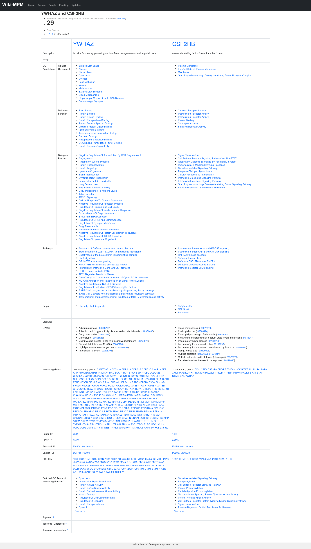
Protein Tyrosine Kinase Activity (194, 497)
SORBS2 (144, 418)
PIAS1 (126, 408)
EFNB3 (77, 382)
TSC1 (134, 424)
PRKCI (116, 411)
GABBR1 (136, 385)
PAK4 (161, 405)
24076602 (203, 353)
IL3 (251, 369)
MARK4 (116, 401)
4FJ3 (147, 459)
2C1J (94, 459)
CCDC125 (155, 372)
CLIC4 (91, 379)
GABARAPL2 (123, 385)
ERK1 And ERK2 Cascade (93, 216)
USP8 (90, 427)
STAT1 (260, 372)
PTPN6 (237, 372)
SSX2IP (164, 418)
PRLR (132, 411)
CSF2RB (183, 43)
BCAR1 (119, 372)
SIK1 (95, 418)
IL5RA (263, 369)
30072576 (206, 328)
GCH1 (144, 385)
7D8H (123, 468)
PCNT (104, 408)
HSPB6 (157, 388)
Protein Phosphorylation (91, 164)
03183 (76, 440)
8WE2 (102, 472)
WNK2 (122, 427)
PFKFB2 (118, 408)
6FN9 (128, 465)
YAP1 (147, 427)
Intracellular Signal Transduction (95, 481)
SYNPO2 (109, 421)
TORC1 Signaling (88, 197)
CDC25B (87, 375)
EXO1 (152, 382)
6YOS (103, 468)
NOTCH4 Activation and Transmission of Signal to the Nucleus (111, 280)
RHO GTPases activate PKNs (94, 271)
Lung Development (88, 184)
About (31, 5)
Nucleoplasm (85, 72)
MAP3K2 (102, 398)
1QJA (82, 459)
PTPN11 (228, 372)
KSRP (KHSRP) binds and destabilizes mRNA (103, 264)
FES (227, 369)
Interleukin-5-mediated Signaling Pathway (199, 177)
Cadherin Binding (87, 136)
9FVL (122, 472)
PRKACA (78, 411)
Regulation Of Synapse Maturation (97, 223)
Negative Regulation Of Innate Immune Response (104, 210)
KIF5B (95, 395)
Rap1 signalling (87, 258)
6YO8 (97, 468)
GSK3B (82, 388)
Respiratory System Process (94, 161)
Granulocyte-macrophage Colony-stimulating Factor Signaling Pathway (214, 184)
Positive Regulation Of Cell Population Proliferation (204, 507)
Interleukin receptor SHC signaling (195, 267)
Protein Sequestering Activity (94, 146)
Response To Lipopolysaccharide (195, 171)
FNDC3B (86, 385)
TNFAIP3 (78, 424)
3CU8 (121, 459)
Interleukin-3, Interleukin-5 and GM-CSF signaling (104, 267)
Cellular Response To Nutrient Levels (98, 190)
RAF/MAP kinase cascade (192, 254)
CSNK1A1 (139, 379)
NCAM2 (110, 405)
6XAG (83, 468)
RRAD (156, 414)
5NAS (161, 462)
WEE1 (107, 427)
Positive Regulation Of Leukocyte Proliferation (202, 187)
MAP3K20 (112, 398)
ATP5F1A (95, 372)
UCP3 (83, 427)
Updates (75, 5)
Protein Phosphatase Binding (94, 120)
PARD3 (77, 408)
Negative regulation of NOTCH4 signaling (100, 284)
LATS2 (145, 395)
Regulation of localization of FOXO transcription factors (107, 287)
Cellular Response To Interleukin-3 (196, 174)
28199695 (219, 344)
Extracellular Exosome (90, 91)
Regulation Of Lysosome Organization (98, 239)
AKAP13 (156, 369)
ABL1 (108, 369)
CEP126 (150, 375)
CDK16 (123, 375)
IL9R (75, 392)
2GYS (195, 459)
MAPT (90, 401)
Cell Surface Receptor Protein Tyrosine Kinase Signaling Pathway (212, 500)
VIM (101, 427)
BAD (111, 372)
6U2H (76, 468)
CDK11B (114, 375)
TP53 (93, 424)
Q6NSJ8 (185, 452)
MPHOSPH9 (157, 401)
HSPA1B (139, 388)
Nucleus (83, 69)
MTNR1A (93, 405)
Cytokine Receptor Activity (192, 110)
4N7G (166, 459)
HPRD (50, 33)
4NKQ (215, 459)
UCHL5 (160, 424)
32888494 (123, 347)
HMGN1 (108, 388)
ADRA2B (136, 369)
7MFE (150, 468)
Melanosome (85, 88)
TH (148, 421)
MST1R (84, 405)
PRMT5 (139, 411)
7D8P (130, 468)
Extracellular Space (89, 65)
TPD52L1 (101, 424)
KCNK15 (126, 392)
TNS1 (86, 424)
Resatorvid (183, 312)
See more (80, 511)
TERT (143, 421)
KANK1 (117, 392)
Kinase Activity (87, 494)
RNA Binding (85, 110)
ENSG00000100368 (182, 446)
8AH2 (88, 472)
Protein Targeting (87, 168)
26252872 (143, 340)
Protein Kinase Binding (91, 117)
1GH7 (188, 459)
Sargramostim (185, 306)
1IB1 (75, 459)
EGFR (84, 382)
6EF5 (96, 465)
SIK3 (101, 418)
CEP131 (160, 375)
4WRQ (89, 462)
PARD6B (95, 408)
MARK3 (107, 401)
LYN (202, 372)
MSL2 (76, 405)
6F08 (116, 465)
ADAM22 (116, 369)
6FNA (135, 465)
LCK (197, 372)
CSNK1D (150, 379)
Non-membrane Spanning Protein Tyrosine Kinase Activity (208, 494)
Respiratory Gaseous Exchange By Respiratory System (207, 161)
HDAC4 (91, 388)
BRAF (132, 372)
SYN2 (92, 421)
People (52, 5)
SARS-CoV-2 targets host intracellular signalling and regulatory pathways (117, 293)
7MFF (157, 468)
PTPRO (77, 414)
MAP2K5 (91, 398)
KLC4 (108, 395)
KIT (193, 372)
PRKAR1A (89, 411)
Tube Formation (87, 194)
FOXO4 (112, 385)
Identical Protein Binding (91, 129)
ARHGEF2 (84, 372)
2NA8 (201, 459)
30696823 (98, 337)
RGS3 (133, 414)
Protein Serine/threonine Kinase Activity (99, 491)
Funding (64, 5)
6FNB (142, 465)
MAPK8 (153, 398)
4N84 (82, 462)
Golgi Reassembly (88, 226)
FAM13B (160, 382)
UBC (153, 424)
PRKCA (99, 411)
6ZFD (110, 468)
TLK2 (160, 421)
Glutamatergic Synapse (91, 101)
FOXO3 (103, 385)
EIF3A (92, 382)
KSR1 (130, 395)
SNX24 (135, 418)
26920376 (232, 357)
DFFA (158, 379)
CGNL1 (83, 379)
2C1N (101, 459)
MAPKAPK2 (79, 401)
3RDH (134, 459)
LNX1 (76, 398)
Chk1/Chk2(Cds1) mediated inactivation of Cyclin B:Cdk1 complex (113, 277)
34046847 (248, 337)
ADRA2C (146, 369)
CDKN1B (141, 375)
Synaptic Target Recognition (93, 177)
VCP (96, 427)
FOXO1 (95, 385)
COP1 (98, 379)
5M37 (155, 462)
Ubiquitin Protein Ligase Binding (95, 126)
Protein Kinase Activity (91, 484)
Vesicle (82, 85)
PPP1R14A (147, 408)
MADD (83, 398)
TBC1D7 (125, 421)
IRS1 (104, 392)
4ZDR (96, 462)
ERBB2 (136, 382)
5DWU (222, 459)
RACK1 (245, 372)
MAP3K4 (133, 398)
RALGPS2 (94, 414)
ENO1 (99, 382)
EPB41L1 (116, 382)
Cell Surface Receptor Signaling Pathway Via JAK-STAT (207, 158)
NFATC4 (138, 405)
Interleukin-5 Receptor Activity (193, 117)
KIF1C (87, 395)
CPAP (105, 379)
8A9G (82, 472)
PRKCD (108, 411)
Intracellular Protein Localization (95, 181)
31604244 (214, 353)
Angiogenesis (86, 158)
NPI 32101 (183, 309)
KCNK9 (143, 392)
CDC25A (77, 375)
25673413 (104, 334)
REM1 (126, 414)
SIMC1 (108, 418)
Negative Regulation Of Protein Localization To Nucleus (108, 232)
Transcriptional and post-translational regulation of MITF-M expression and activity (121, 296)
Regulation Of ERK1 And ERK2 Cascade (100, 219)
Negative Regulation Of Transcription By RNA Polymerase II (110, 155)
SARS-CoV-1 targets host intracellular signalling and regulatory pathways (117, 290)
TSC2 (140, 424)
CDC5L (106, 375)
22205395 (107, 350)
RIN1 (139, 414)
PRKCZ (124, 411)
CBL (147, 372)
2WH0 (114, 459)
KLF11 (115, 395)
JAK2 (181, 372)
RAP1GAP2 (106, 414)
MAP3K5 (143, 398)
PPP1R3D (159, 408)
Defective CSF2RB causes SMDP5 (196, 261)
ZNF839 (164, 427)
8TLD (229, 459)
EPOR (221, 369)
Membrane (183, 72)
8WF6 (109, 472)
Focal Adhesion (87, 82)
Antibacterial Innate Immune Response (99, 229)
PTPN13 (157, 411)
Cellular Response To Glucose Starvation (100, 200)
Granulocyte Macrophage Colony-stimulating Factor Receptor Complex (214, 75)
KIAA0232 (153, 392)
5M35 (142, 462)
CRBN (112, 379)
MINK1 (140, 401)
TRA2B (117, 424)
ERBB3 (144, 382)
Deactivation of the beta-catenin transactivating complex (108, 254)
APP (75, 372)
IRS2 (110, 392)
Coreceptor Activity (188, 123)
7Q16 (163, 468)
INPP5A (89, 392)
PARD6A (86, 408)
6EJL (102, 465)
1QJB (88, 459)
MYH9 (102, 405)
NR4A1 (146, 405)
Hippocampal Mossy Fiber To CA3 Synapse (101, 98)
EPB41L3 (126, 382)
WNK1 (114, 427)
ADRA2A (126, 369)
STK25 (76, 421)
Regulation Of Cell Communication (97, 497)
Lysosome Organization (91, 171)
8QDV (95, 472)
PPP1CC (135, 408)
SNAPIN (126, 418)
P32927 (176, 452)
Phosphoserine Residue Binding (95, 139)
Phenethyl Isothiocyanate (92, 306)
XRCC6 (139, 427)
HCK (238, 369)
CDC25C (97, 375)
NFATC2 (129, 405)
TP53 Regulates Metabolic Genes (96, 274)
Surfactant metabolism (190, 258)
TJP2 (153, 421)
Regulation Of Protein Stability (94, 187)
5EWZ (116, 462)
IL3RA (256, 369)
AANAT (101, 369)
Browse (41, 5)
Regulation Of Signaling (91, 500)
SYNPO (100, 421)
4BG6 (141, 459)
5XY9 (90, 465)
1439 (174, 434)
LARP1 (137, 395)
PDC (110, 408)
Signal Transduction (89, 174)
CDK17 (132, 375)
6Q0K (155, 465)
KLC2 (102, 395)
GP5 (75, 388)
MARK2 (98, 401)
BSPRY (140, 372)
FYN (232, 369)
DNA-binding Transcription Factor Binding (100, 142)
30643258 (104, 328)
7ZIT (75, 472)
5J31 (129, 462)
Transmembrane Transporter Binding (97, 133)
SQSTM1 (155, 418)
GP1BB (161, 385)
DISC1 (165, 379)
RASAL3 (117, 414)
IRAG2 (97, 392)
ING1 (81, 392)
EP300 (106, 382)
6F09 (122, 465)
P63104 (86, 452)
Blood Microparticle (89, 94)
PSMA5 (148, 411)
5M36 (148, 462)
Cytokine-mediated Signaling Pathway (197, 168)
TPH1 (110, 424)
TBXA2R (135, 421)
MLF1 (148, 401)
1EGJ (182, 459)
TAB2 (117, 421)
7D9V (136, 468)
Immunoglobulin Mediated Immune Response (201, 164)
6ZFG (117, 468)
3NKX (127, 459)
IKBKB (245, 369)
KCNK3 (135, 392)
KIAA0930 (78, 395)
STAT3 (175, 375)
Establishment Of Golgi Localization (97, 213)
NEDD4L (119, 405)
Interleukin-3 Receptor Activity (193, 113)
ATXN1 (105, 372)
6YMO (90, 468)
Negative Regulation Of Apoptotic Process (101, 203)
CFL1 (76, 379)
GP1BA (152, 385)
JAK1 (175, 372)
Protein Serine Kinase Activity (94, 488)
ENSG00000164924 (83, 446)
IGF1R (165, 388)
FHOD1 (77, 385)
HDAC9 (99, 388)
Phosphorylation (186, 481)
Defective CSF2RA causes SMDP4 (196, 264)
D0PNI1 (77, 452)
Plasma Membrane (188, 65)
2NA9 (208, 459)
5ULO (76, 465)
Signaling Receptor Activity (192, 126)
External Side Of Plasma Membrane (197, 69)
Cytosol (83, 78)
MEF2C (132, 401)
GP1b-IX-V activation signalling (95, 261)
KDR (187, 372)
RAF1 (85, 414)
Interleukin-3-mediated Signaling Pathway (199, 181)
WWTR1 (130, 427)
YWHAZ (83, 43)
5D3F (109, 462)
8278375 (120, 18)
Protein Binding (87, 113)
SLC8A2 (117, 418)
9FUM (115, 472)
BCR (125, 372)
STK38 (84, 421)
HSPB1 (149, 388)
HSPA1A (129, 388)
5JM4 (135, 462)
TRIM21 (126, 424)
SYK (182, 375)
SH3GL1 (88, 418)
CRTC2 (119, 379)
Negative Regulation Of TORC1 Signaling (100, 236)
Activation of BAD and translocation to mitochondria (106, 248)
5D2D (103, 462)
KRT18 (123, 395)
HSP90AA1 (119, 388)
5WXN (83, 465)
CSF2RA (212, 369)
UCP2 (76, 427)
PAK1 (154, 405)
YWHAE (155, 427)
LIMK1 (159, 395)
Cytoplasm (84, 75)
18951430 (148, 331)
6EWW (109, 465)
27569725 (214, 340)
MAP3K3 (123, 398)
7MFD (143, 468)
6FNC (148, 465)
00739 (175, 440)
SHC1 (253, 372)
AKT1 (165, 369)
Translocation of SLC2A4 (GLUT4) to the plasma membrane (110, 251)
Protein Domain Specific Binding (95, 123)
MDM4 (124, 401)
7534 (75, 434)
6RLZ (161, 465)
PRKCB (219, 372)
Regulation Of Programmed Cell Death (99, 207)
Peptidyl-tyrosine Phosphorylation (195, 491)
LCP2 (152, 395)
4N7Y (76, 462)
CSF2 (204, 369)
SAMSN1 (78, 418)
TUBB (147, 424)
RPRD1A (147, 414)
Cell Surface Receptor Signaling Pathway (199, 484)
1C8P (175, 459)
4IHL (159, 459)
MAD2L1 (209, 372)
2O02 (107, 459)
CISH (197, 369)
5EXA (123, 462)
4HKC (153, 459)
